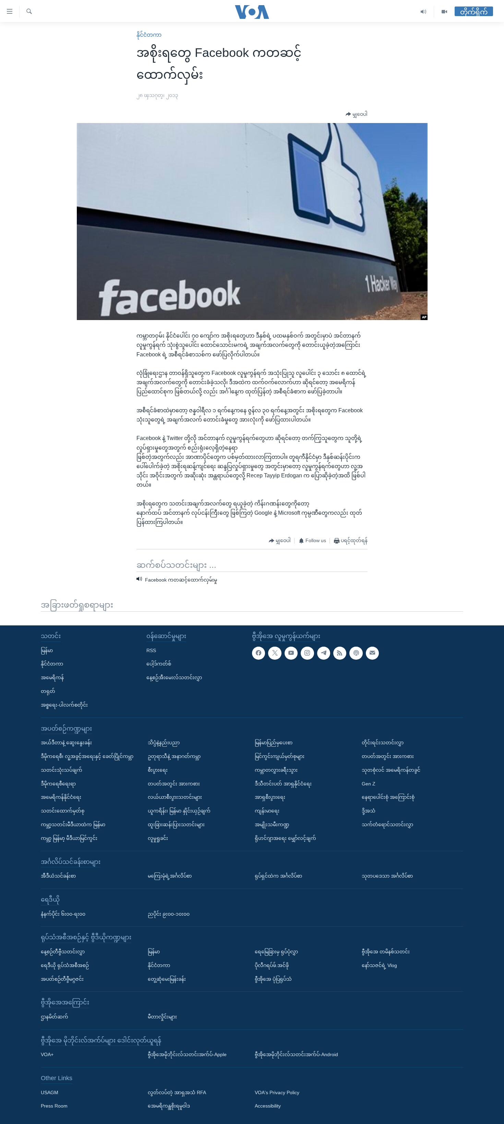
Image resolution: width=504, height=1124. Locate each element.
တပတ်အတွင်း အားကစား (174, 783)
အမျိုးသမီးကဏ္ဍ (272, 824)
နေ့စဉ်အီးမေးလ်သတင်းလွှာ (174, 677)
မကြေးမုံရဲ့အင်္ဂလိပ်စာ (170, 876)
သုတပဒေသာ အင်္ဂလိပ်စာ (387, 876)
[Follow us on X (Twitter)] (274, 652)
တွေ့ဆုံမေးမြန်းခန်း (167, 978)
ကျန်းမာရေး (267, 811)
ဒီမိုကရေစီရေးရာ (58, 783)
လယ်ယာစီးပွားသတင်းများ (175, 797)
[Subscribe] (372, 652)
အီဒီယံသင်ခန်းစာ (58, 876)
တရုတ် (48, 691)
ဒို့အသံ (368, 811)
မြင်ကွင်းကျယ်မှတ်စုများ (279, 756)
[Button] (357, 114)
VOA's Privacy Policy (277, 1092)
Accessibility (268, 1106)
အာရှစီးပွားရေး (270, 797)
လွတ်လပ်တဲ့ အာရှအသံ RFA (177, 1092)
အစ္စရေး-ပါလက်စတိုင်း (64, 705)
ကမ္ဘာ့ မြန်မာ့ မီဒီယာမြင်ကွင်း (69, 838)
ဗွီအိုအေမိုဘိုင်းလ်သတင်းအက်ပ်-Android (296, 1054)
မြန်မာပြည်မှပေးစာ (273, 742)
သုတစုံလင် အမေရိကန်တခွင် (391, 770)
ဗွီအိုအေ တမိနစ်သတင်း (386, 951)
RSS (151, 650)
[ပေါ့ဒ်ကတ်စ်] (355, 652)
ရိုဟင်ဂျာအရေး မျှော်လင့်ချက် (285, 838)
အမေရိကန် (52, 677)
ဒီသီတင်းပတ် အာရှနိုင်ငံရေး (283, 783)
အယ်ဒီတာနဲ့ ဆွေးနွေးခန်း (66, 742)
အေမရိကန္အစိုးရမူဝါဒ (169, 1106)
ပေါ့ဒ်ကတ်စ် (158, 664)
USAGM (49, 1092)
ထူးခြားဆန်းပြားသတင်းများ (176, 824)
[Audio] (423, 11)
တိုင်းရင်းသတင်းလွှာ (383, 742)
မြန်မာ (47, 650)
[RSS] (339, 652)
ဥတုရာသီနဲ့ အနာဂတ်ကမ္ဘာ (174, 756)
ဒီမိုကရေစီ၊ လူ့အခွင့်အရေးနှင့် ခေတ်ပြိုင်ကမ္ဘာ (87, 756)
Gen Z (368, 783)
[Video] (444, 11)
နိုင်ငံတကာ (148, 35)
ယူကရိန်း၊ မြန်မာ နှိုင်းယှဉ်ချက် (179, 811)
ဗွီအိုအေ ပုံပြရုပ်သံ (273, 978)
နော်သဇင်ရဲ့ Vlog (379, 965)
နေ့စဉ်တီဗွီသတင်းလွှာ (63, 951)
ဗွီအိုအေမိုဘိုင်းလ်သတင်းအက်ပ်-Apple (187, 1054)
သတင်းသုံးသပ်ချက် (61, 770)
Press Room (54, 1106)
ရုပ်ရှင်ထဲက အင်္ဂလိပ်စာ (278, 876)
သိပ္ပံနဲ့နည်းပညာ (164, 742)
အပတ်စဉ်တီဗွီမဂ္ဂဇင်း (62, 978)
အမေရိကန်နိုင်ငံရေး (61, 797)
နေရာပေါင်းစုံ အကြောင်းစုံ (388, 797)
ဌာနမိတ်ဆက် (54, 1016)
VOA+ (47, 1054)
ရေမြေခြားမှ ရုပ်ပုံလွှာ (276, 951)
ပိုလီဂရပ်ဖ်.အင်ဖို (272, 965)
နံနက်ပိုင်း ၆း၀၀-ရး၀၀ (63, 913)
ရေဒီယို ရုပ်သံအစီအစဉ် (65, 965)
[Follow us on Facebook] (258, 652)
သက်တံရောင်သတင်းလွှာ (387, 824)
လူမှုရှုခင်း (158, 838)
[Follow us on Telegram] (323, 652)
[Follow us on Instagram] (307, 652)
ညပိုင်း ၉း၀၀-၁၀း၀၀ (169, 913)
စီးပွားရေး (158, 770)
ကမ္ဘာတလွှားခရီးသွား (276, 770)
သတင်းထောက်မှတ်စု (62, 811)
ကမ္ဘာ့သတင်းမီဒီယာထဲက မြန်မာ (73, 824)
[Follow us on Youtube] (291, 652)
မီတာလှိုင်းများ (162, 1016)
